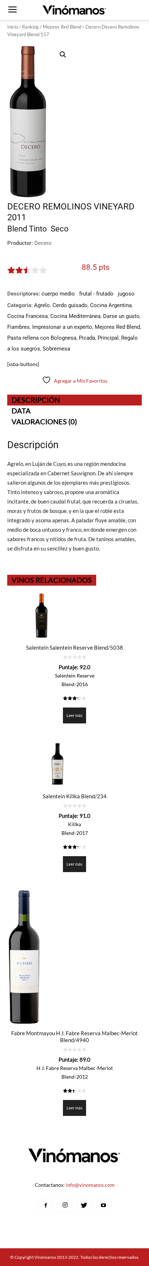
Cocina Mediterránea (75, 316)
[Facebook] (46, 1205)
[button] (62, 54)
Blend (17, 228)
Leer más (74, 715)
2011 (16, 217)
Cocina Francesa (27, 316)
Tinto (38, 228)
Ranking (30, 27)
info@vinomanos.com (90, 1185)
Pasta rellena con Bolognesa (41, 338)
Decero (43, 243)
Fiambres (18, 327)
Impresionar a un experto (62, 327)
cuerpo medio (58, 293)
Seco (60, 228)
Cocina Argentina (111, 305)
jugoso (126, 293)
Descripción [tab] (36, 399)
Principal (108, 338)
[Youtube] (103, 1205)
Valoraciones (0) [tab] (44, 421)
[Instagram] (65, 1205)
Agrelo (42, 305)
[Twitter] (84, 1205)
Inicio (12, 27)
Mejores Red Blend (62, 27)
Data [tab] (21, 410)
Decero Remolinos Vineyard (71, 206)
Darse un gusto (121, 316)
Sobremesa (56, 348)
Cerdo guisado (70, 305)
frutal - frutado (96, 293)
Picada (87, 338)
